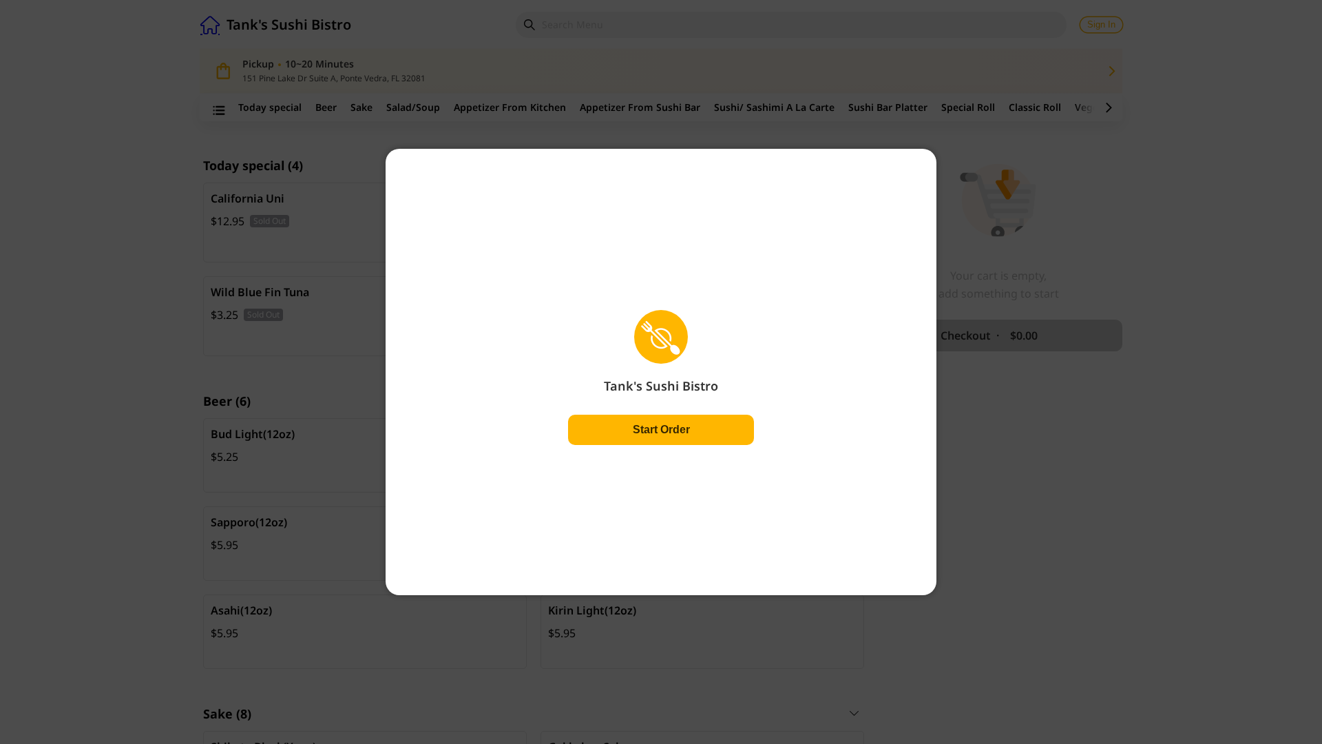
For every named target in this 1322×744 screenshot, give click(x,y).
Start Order (661, 429)
